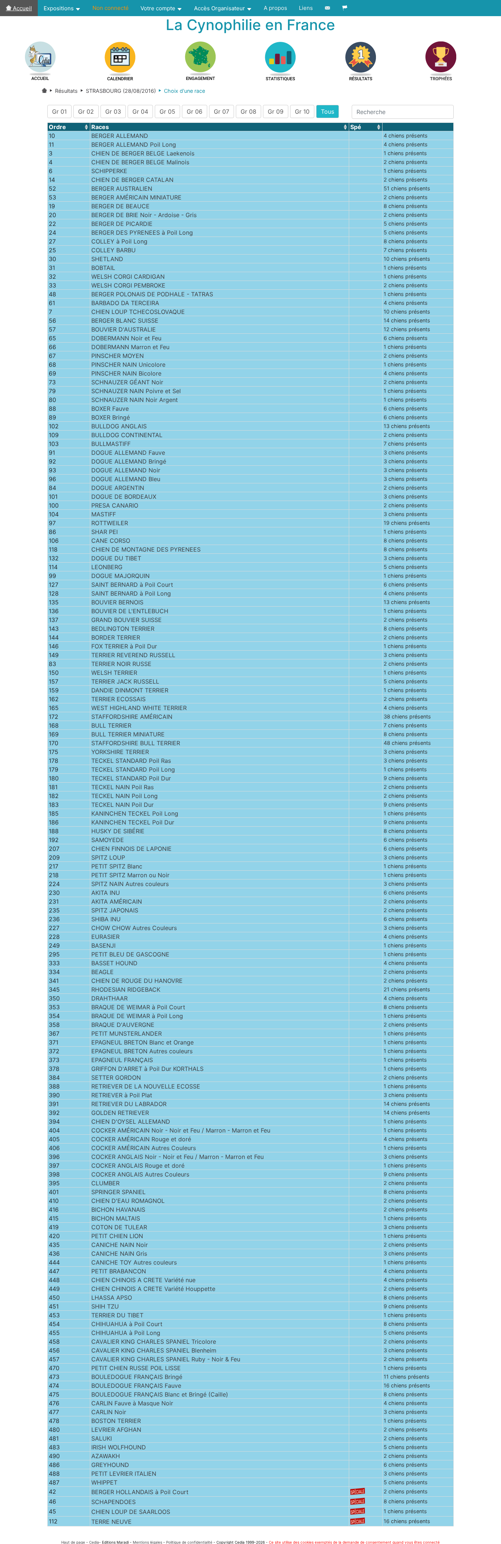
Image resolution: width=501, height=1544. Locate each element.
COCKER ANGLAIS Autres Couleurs (140, 1174)
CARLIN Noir (108, 1412)
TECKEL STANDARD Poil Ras (131, 760)
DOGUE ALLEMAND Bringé (128, 461)
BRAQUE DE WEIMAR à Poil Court (138, 1007)
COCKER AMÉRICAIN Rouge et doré (141, 1139)
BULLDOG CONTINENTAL (126, 435)
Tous (327, 111)
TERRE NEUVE (111, 1521)
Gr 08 (248, 111)
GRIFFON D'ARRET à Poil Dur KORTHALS (147, 1068)
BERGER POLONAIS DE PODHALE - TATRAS (152, 294)
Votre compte (158, 8)
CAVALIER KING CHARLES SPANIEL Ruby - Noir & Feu (165, 1359)
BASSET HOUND (114, 963)
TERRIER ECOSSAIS (118, 699)
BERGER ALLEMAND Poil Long (133, 144)
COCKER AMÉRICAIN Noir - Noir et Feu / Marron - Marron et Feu (180, 1130)
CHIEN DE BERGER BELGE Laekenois (142, 153)
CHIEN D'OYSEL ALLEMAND (130, 1121)
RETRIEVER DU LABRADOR (129, 1104)
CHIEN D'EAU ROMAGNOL (128, 1200)
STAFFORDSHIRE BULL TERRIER (135, 743)
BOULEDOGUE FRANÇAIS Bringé (136, 1376)
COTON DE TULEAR (119, 1227)
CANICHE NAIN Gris (119, 1253)
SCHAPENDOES (113, 1501)
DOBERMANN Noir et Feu (126, 338)
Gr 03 (113, 111)
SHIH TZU (105, 1306)
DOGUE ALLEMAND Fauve (128, 452)
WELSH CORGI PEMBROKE (128, 285)
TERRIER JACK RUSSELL (125, 681)
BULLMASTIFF (111, 443)
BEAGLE (102, 972)
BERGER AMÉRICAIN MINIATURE (136, 197)
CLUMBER (105, 1183)
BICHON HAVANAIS (118, 1209)
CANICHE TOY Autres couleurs (134, 1262)
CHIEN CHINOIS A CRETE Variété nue (143, 1280)
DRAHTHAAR (109, 998)
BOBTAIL (103, 267)
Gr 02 (86, 111)
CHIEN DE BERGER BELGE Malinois (140, 162)
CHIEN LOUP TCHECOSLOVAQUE (138, 311)
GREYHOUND (110, 1464)
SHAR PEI (104, 531)
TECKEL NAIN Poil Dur (122, 804)
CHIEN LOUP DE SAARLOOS (130, 1511)
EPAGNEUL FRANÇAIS (122, 1060)
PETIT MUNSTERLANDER (126, 1033)
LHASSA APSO (111, 1297)
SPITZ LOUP (108, 857)
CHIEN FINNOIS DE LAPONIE (131, 848)
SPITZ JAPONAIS (114, 910)
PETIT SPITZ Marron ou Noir (130, 875)
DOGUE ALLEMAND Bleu (125, 479)
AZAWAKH (105, 1456)
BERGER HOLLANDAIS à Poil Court (140, 1492)
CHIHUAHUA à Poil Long (125, 1332)
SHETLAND (107, 259)
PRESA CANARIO (114, 505)
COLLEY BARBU (113, 250)
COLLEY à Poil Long (119, 241)
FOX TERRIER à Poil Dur (124, 646)
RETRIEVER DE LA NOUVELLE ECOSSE (145, 1086)
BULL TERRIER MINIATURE (128, 734)
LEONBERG (106, 567)
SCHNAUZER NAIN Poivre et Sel (136, 391)
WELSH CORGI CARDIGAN (128, 276)
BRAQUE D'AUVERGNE (122, 1024)
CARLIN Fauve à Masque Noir (132, 1403)
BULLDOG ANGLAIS (119, 426)
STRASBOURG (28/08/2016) (117, 91)
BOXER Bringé (110, 417)
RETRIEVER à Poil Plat (121, 1095)
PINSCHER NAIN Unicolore (128, 364)
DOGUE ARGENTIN (117, 487)
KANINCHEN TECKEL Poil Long (134, 813)
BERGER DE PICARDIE (122, 223)
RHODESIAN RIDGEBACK (125, 989)
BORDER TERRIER (115, 637)
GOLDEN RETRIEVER (120, 1112)
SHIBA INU (106, 919)
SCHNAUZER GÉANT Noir (127, 382)
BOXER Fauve (110, 408)
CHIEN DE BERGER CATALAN (132, 179)
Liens (306, 7)
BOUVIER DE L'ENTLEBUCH (129, 611)
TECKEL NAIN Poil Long (124, 796)
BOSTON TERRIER (116, 1420)
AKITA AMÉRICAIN (116, 901)
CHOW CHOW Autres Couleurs (134, 928)
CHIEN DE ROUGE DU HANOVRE (137, 980)
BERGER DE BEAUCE (120, 206)
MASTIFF (103, 514)
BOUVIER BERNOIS (117, 602)
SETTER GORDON (116, 1077)
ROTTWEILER (109, 523)
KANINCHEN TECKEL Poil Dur (132, 822)
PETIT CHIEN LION (117, 1236)
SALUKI (101, 1438)
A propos (275, 7)
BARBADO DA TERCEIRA (125, 303)
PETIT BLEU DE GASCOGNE (130, 954)
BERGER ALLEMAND (119, 135)
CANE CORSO (110, 540)
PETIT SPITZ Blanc (116, 866)
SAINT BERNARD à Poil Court (132, 584)
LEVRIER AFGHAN (116, 1429)
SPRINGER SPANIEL (118, 1192)
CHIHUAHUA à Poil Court (126, 1324)
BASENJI (103, 945)
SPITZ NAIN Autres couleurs (130, 884)
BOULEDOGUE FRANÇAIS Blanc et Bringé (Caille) (159, 1394)
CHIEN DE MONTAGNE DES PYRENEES (146, 549)
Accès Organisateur (220, 8)
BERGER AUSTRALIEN (121, 188)
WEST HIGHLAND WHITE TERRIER (139, 707)
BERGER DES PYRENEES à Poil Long (142, 232)
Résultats (66, 91)
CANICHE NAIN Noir (119, 1244)
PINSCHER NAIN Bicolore (126, 373)
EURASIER (105, 936)
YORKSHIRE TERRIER (120, 751)
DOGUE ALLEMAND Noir (125, 470)
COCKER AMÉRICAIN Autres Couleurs (143, 1148)
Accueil (21, 8)
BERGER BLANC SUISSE (124, 320)
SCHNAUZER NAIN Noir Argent (134, 399)
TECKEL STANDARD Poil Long (133, 769)
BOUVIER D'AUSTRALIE (123, 329)
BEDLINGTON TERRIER (122, 628)
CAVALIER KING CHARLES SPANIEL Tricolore (153, 1341)
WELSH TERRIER (114, 672)
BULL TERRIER (111, 725)
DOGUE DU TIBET (116, 558)
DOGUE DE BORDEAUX (123, 496)
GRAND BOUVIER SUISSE (126, 619)
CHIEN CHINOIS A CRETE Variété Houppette (153, 1288)
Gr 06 (194, 111)
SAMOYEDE (107, 840)
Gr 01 (59, 111)
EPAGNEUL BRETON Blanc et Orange (142, 1042)
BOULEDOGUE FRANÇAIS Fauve (136, 1385)
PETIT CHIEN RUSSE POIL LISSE (136, 1368)
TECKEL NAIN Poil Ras (122, 787)
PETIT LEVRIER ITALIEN (123, 1473)
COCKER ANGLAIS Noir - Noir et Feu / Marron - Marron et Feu (177, 1156)
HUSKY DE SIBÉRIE (118, 831)
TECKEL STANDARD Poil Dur (131, 778)
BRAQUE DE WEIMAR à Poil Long (137, 1016)
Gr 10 (302, 111)
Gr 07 (221, 111)
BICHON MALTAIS (115, 1218)
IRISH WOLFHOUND (118, 1447)
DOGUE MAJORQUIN (120, 575)
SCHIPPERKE (109, 171)
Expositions (59, 8)
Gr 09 (276, 111)
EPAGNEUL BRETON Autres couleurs (142, 1051)
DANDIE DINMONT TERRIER (129, 690)
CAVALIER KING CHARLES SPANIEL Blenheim (153, 1350)
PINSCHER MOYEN (117, 355)
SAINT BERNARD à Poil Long (131, 593)
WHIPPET (104, 1482)
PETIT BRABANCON (118, 1271)
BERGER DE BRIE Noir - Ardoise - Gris (144, 215)
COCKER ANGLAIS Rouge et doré (137, 1165)
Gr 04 (140, 111)
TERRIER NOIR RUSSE (121, 663)
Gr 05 (167, 111)
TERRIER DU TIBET (117, 1315)
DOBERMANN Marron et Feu (130, 347)
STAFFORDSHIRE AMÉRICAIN (131, 716)
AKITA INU (105, 892)
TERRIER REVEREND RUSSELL (133, 655)
